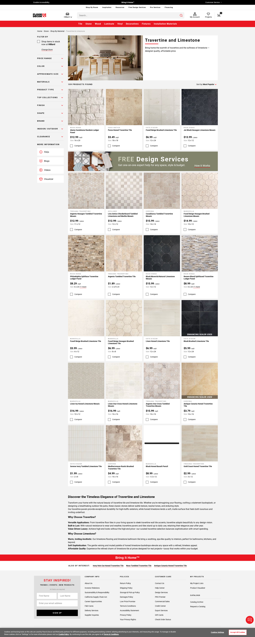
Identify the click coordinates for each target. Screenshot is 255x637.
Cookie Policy (64, 634)
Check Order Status (163, 619)
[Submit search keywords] (181, 15)
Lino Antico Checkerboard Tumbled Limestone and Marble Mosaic (123, 215)
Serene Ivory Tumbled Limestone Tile (86, 466)
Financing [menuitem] (169, 7)
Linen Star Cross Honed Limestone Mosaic (122, 405)
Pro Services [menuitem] (155, 7)
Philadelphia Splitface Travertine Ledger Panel (84, 277)
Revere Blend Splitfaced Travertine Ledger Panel (198, 277)
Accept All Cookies (237, 632)
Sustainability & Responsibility (97, 592)
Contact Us (159, 583)
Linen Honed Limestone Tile (158, 341)
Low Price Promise (127, 601)
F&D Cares (89, 606)
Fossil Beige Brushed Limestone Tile (161, 130)
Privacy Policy (125, 615)
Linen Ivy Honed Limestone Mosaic (85, 404)
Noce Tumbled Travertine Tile (138, 566)
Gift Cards (159, 615)
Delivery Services (91, 610)
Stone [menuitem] (89, 24)
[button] (67, 15)
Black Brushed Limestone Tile (196, 341)
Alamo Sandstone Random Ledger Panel (84, 131)
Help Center (160, 588)
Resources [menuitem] (120, 7)
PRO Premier (160, 597)
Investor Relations (92, 588)
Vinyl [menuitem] (120, 24)
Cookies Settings (217, 632)
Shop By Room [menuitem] (92, 7)
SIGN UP (57, 613)
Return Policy (125, 583)
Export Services (161, 610)
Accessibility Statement (129, 610)
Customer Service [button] (212, 2)
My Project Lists (196, 583)
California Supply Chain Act (96, 597)
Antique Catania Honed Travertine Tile (198, 405)
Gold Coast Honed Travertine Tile (198, 466)
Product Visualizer (197, 588)
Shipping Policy (126, 588)
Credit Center (160, 606)
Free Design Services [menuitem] (137, 7)
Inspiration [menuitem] (106, 7)
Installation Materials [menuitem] (165, 24)
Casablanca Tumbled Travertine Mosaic (159, 215)
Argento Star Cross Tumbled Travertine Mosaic (158, 405)
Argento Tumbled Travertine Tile (122, 276)
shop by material (57, 31)
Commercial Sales (162, 601)
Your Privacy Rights (128, 619)
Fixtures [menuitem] (146, 24)
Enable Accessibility (41, 2)
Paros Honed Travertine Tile (120, 130)
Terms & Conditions (128, 606)
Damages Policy (126, 597)
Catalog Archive (196, 602)
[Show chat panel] (250, 620)
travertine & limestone (75, 31)
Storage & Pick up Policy (130, 592)
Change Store (47, 50)
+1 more (83, 287)
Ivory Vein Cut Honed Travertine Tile (108, 566)
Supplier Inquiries (92, 615)
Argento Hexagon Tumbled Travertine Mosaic (86, 215)
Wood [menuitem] (98, 24)
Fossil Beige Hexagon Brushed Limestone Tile (121, 342)
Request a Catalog (197, 606)
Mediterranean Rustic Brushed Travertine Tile (121, 467)
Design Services (161, 592)
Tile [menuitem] (80, 24)
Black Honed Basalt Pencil (157, 466)
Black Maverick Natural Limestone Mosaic (160, 277)
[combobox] (130, 15)
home (39, 31)
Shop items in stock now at (50, 43)
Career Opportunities (93, 601)
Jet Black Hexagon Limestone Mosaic (199, 130)
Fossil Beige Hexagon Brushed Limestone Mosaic (196, 215)
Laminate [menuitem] (109, 24)
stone (46, 31)
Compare (78, 146)
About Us (88, 583)
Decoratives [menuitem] (132, 24)
